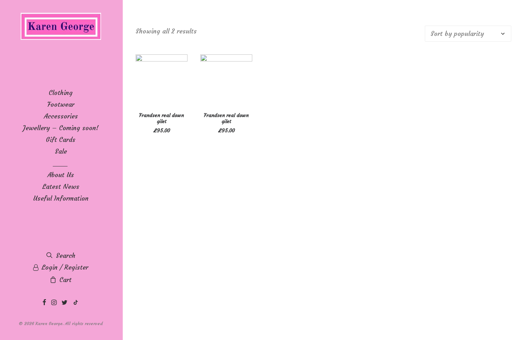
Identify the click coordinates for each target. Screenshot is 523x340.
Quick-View (179, 63)
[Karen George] (60, 27)
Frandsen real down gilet (161, 118)
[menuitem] (44, 303)
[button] (44, 303)
